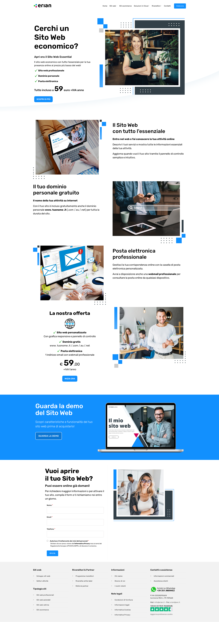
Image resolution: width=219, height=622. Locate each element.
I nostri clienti (120, 586)
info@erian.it (159, 602)
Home (105, 6)
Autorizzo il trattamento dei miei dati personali (69, 541)
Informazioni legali (122, 605)
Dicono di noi (120, 581)
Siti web (114, 7)
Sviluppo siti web (43, 576)
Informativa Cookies (123, 610)
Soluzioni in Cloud (142, 7)
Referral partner (82, 586)
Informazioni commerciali (164, 576)
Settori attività (42, 581)
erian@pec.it (175, 602)
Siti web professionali (45, 595)
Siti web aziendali (43, 600)
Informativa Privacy (122, 615)
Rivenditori (157, 7)
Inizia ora (180, 6)
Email (49, 517)
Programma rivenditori (85, 576)
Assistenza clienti (161, 581)
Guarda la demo (48, 436)
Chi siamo (119, 576)
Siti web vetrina (42, 605)
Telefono (50, 529)
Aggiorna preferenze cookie (161, 614)
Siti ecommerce (125, 6)
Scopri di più (43, 99)
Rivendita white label (84, 581)
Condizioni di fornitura (124, 600)
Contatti (167, 6)
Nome (49, 505)
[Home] (42, 6)
